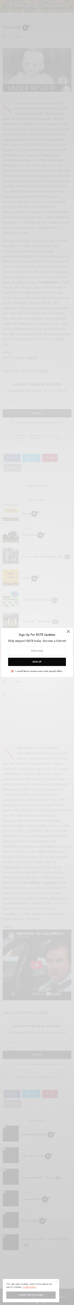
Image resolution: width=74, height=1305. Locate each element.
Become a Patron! (54, 641)
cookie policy (29, 1287)
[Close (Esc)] (68, 633)
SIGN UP (37, 661)
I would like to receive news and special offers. (39, 671)
